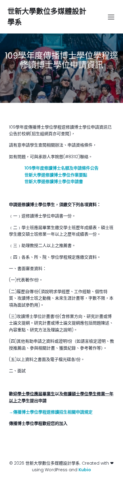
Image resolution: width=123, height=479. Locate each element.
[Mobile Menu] (111, 16)
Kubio (85, 470)
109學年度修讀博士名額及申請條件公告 (61, 168)
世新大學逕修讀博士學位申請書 (53, 181)
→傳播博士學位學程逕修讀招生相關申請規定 (51, 412)
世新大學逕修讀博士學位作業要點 (55, 175)
